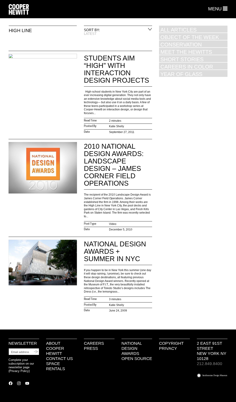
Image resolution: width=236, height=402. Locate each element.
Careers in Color (186, 67)
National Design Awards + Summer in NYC (115, 251)
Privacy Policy (19, 371)
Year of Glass (181, 74)
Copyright (171, 343)
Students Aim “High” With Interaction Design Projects (116, 69)
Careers (94, 343)
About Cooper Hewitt (55, 348)
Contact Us (59, 358)
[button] (217, 9)
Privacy (168, 348)
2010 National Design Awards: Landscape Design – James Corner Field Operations (114, 164)
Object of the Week (189, 37)
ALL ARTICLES (178, 30)
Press (91, 348)
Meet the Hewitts (186, 52)
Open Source (136, 358)
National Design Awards (131, 348)
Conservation (181, 44)
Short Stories (182, 59)
